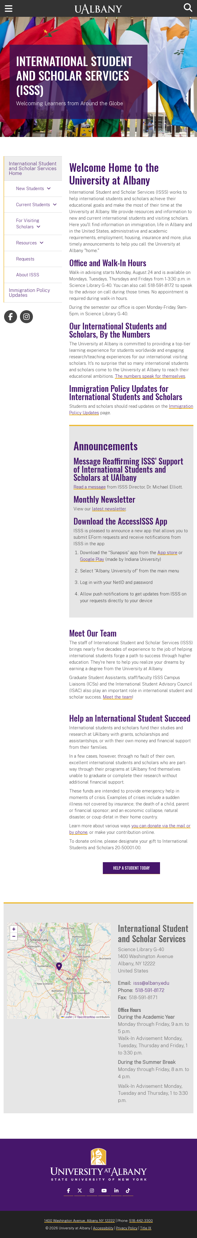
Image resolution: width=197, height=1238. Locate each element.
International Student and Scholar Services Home (32, 168)
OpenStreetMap (86, 1017)
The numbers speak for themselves (150, 376)
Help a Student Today (131, 868)
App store (167, 552)
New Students (30, 188)
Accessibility (103, 1228)
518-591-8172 (149, 990)
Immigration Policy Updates (29, 292)
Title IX (145, 1228)
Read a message (90, 486)
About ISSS (27, 274)
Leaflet (68, 1017)
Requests (25, 258)
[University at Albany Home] (98, 6)
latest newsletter (109, 508)
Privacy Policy (126, 1228)
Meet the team (117, 696)
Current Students (33, 204)
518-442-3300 (141, 1221)
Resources (26, 242)
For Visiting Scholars (27, 223)
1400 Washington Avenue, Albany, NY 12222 (79, 1221)
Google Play (92, 559)
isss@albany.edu (151, 983)
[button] (59, 967)
